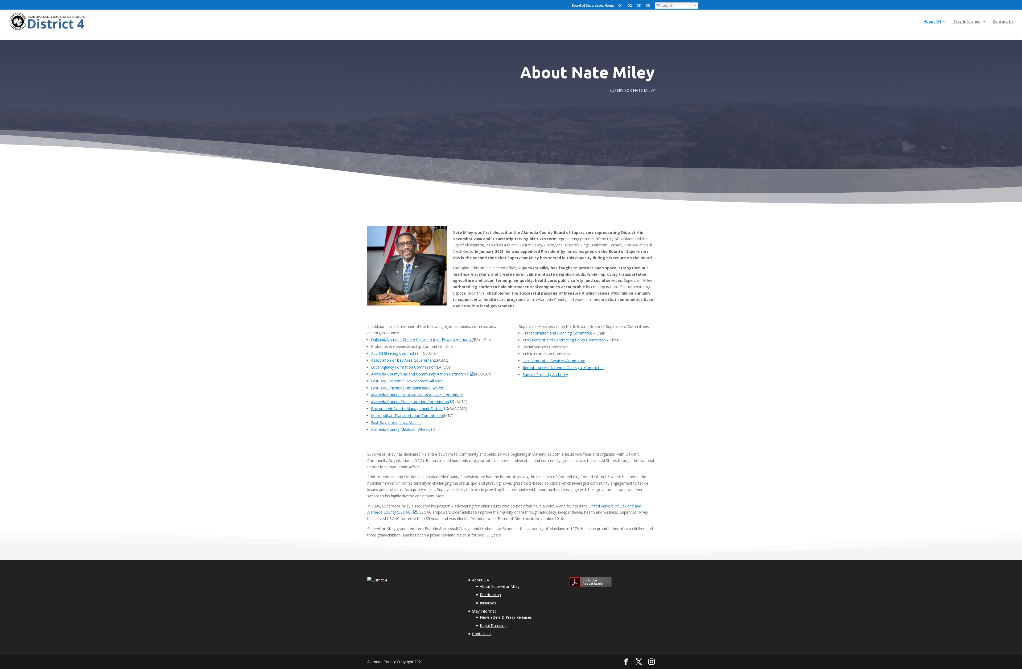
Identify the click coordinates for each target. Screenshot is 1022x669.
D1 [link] (621, 6)
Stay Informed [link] (966, 22)
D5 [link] (648, 6)
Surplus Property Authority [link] (545, 374)
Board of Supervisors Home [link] (593, 6)
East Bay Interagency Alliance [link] (396, 422)
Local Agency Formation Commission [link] (403, 367)
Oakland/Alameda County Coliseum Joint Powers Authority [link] (421, 339)
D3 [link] (639, 6)
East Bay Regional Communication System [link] (407, 387)
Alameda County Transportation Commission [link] (410, 401)
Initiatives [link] (488, 602)
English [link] (667, 5)
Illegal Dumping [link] (493, 625)
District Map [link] (490, 594)
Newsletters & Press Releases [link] (506, 617)
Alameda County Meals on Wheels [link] (400, 429)
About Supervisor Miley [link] (500, 586)
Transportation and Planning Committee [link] (557, 333)
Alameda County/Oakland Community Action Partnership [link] (420, 374)
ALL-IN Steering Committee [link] (395, 353)
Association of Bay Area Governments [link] (404, 360)
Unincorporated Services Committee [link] (554, 360)
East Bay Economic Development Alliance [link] (407, 380)
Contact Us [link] (1003, 22)
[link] (48, 21)
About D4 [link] (932, 22)
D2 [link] (630, 6)
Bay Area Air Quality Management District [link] (407, 408)
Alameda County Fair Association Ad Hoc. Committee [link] (417, 394)
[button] (626, 662)
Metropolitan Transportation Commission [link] (407, 415)
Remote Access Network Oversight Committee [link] (563, 367)
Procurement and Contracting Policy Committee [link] (564, 339)
